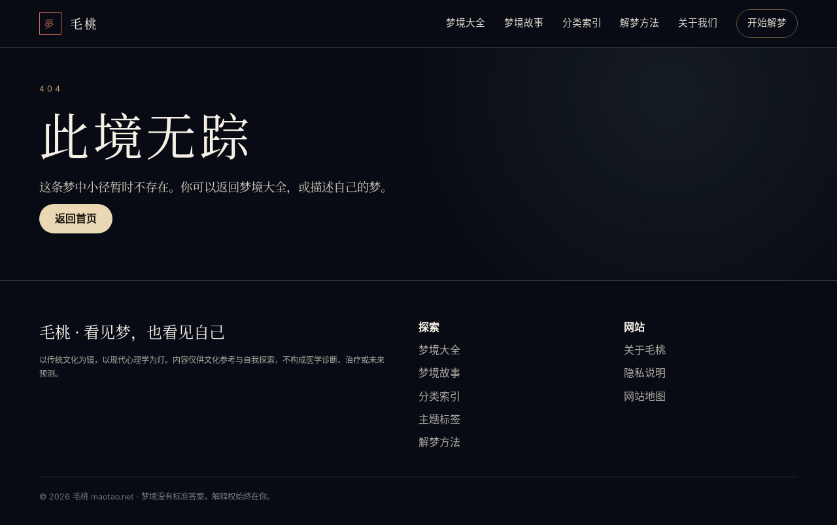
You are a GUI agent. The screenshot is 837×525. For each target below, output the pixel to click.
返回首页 (76, 218)
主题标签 (439, 419)
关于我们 (697, 23)
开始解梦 (767, 23)
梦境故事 (523, 23)
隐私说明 (645, 372)
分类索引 (582, 23)
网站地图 (645, 396)
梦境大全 (465, 23)
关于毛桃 (645, 349)
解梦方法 (639, 23)
